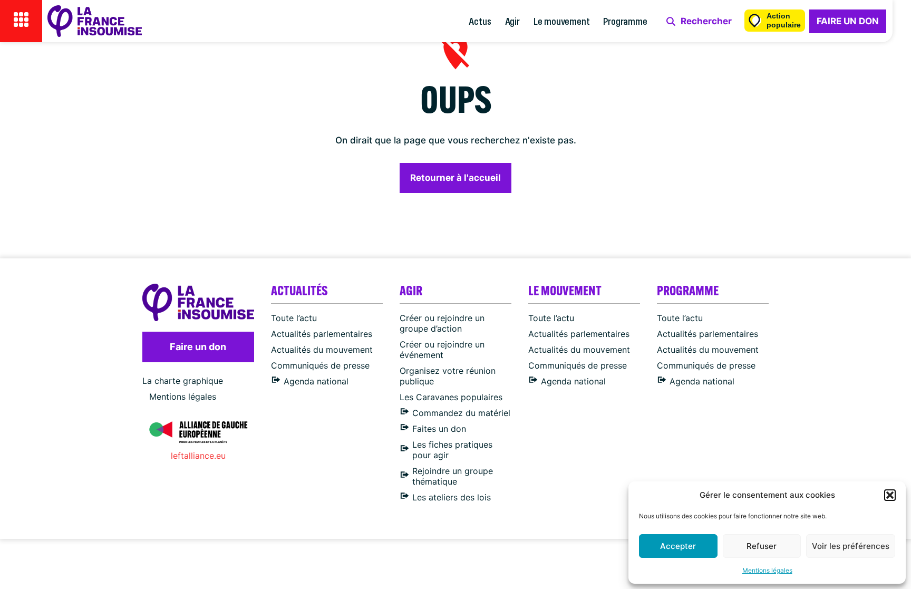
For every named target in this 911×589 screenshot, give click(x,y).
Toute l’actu (294, 318)
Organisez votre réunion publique (448, 376)
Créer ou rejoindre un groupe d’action (442, 323)
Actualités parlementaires (321, 334)
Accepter (678, 546)
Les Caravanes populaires (451, 397)
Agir (512, 20)
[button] (890, 495)
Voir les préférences (850, 546)
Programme (625, 20)
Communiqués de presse (320, 365)
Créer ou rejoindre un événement (442, 349)
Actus (480, 20)
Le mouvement (562, 20)
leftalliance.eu (198, 455)
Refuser (762, 546)
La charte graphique (182, 380)
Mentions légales (767, 570)
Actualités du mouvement (322, 349)
